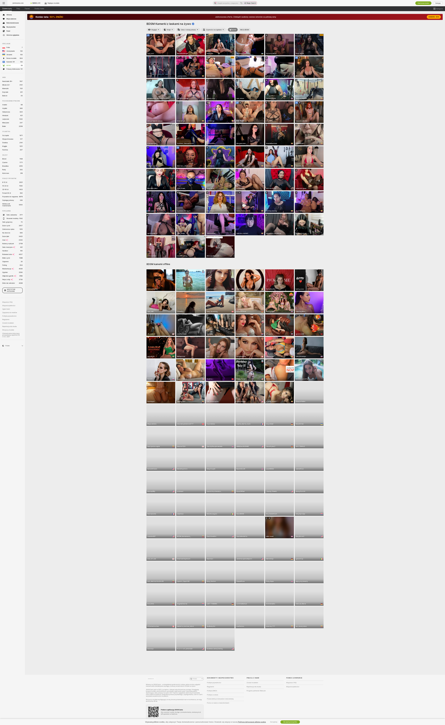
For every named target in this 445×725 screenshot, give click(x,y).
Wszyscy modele (8, 330)
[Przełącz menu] (3, 3)
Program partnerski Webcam (256, 691)
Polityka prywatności (9, 316)
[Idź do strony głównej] (18, 3)
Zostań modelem (8, 323)
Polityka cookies (212, 695)
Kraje (169, 30)
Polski (195, 679)
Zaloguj (437, 3)
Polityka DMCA (212, 691)
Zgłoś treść (6, 309)
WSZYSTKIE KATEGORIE (11, 290)
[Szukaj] (241, 3)
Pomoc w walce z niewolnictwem (218, 703)
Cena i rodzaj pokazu (188, 30)
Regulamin (5, 319)
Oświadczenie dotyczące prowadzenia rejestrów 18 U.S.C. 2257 (11, 335)
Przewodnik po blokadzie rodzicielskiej (220, 699)
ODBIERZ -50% (433, 17)
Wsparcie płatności (8, 305)
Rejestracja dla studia (9, 326)
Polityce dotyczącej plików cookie (252, 722)
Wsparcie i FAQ (7, 302)
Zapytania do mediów (9, 312)
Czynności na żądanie (214, 30)
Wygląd (154, 30)
